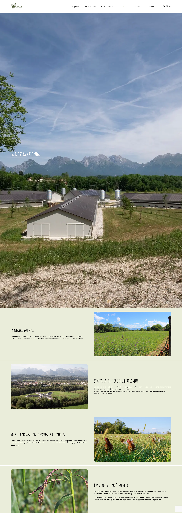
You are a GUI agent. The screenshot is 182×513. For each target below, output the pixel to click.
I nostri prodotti (90, 6)
